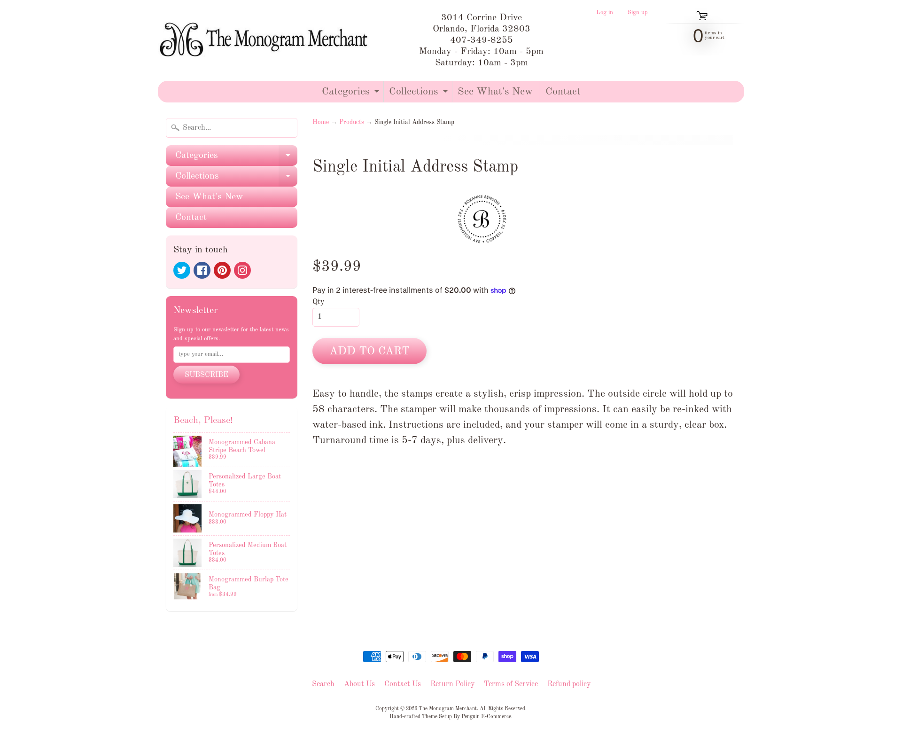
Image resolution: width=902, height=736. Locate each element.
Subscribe (206, 375)
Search (323, 684)
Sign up (638, 13)
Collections (419, 94)
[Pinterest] (222, 270)
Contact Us (402, 684)
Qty (318, 302)
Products (351, 122)
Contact (563, 91)
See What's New (495, 91)
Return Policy (452, 684)
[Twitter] (181, 270)
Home (320, 122)
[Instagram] (242, 270)
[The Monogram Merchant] (265, 40)
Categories (351, 94)
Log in (604, 13)
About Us (359, 684)
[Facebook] (202, 270)
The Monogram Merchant (448, 709)
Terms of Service (511, 684)
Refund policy (569, 684)
